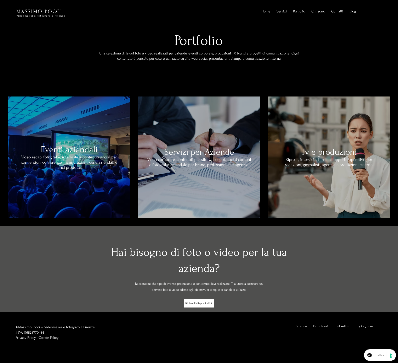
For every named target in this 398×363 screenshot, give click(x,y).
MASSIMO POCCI (39, 11)
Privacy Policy (26, 338)
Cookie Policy (49, 338)
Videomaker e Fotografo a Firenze (40, 15)
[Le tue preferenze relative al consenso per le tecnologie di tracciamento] (391, 356)
